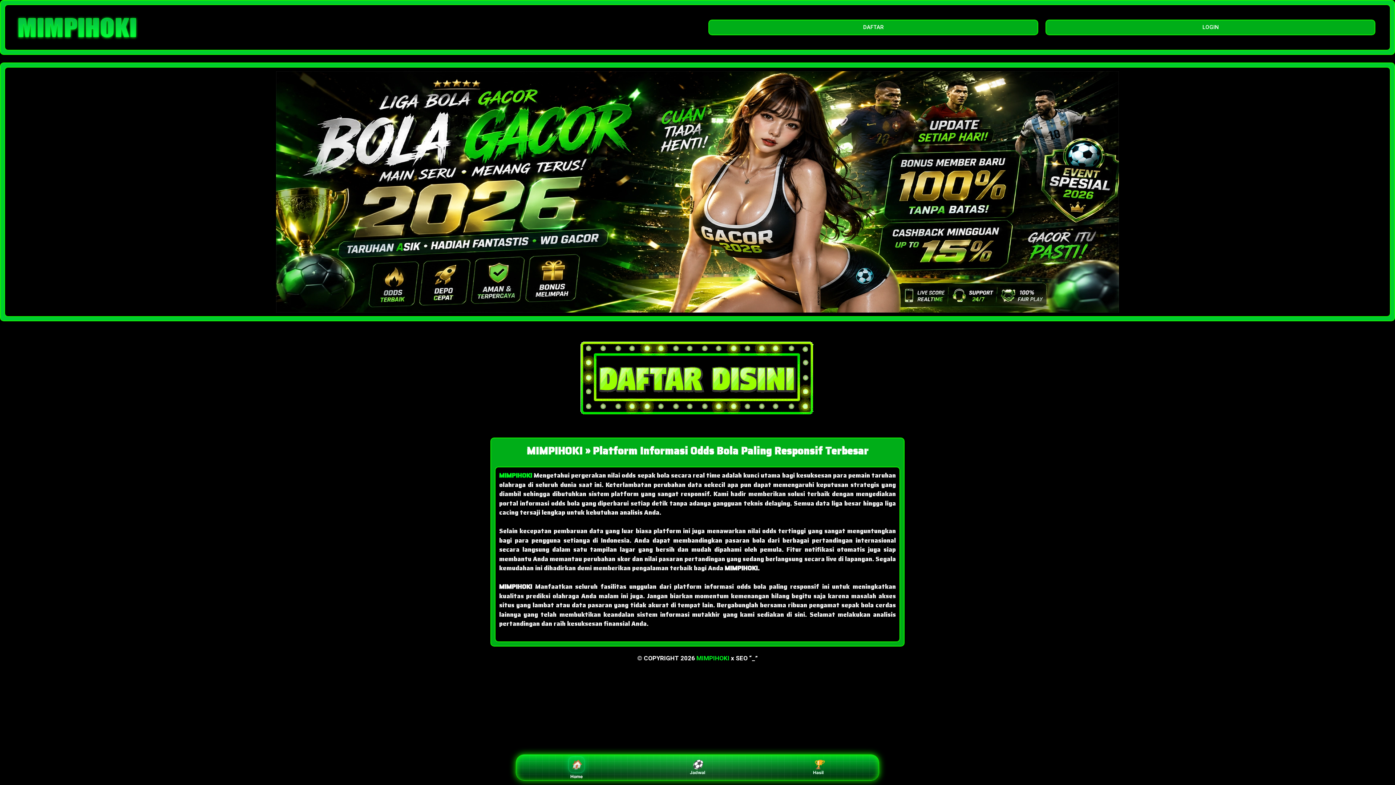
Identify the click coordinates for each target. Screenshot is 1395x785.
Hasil (818, 767)
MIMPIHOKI (712, 658)
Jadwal (697, 767)
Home (576, 769)
